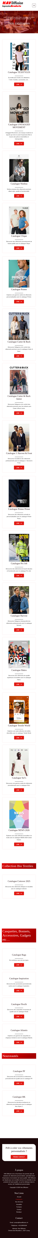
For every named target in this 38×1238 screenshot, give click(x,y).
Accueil (19, 1197)
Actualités (19, 1204)
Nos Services (19, 1202)
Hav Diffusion (7, 8)
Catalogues (19, 1199)
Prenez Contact (19, 1157)
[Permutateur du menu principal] (34, 5)
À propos (19, 1207)
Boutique (19, 1212)
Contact (19, 1209)
